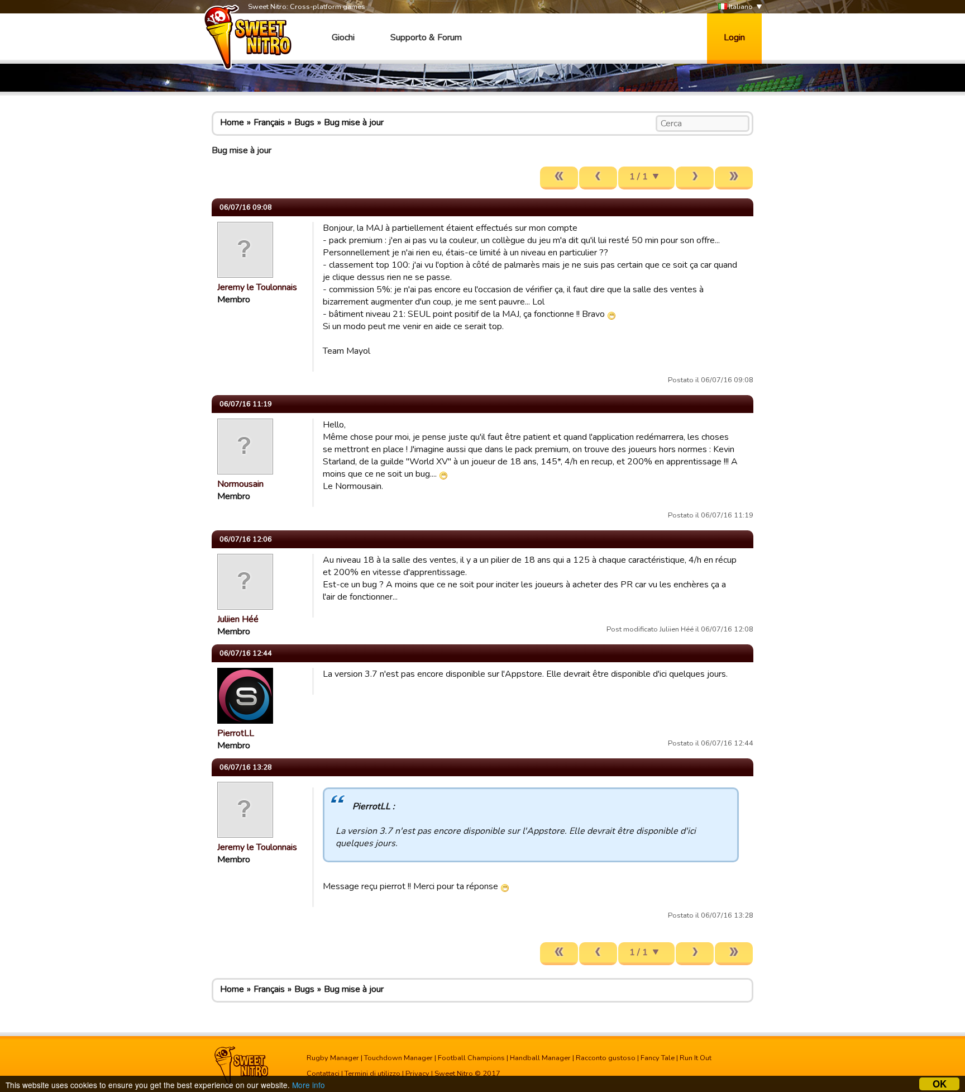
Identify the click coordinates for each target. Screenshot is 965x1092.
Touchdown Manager (398, 1058)
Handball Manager (540, 1058)
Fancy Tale (658, 1058)
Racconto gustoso (606, 1058)
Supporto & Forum (426, 37)
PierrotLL (235, 733)
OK (940, 1083)
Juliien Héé (238, 619)
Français (269, 122)
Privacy (417, 1074)
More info (308, 1084)
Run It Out (695, 1058)
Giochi (343, 37)
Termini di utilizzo (372, 1074)
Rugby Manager (333, 1058)
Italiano (740, 7)
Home (232, 122)
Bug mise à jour (354, 122)
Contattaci (323, 1074)
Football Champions (471, 1058)
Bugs (304, 122)
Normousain (240, 484)
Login (734, 37)
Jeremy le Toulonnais (257, 287)
